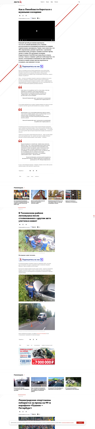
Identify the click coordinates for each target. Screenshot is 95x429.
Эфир (52, 1)
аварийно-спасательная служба (47, 345)
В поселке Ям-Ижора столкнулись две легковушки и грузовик (21, 389)
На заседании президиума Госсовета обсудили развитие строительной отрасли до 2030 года (21, 202)
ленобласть (37, 176)
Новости (42, 1)
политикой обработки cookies (68, 422)
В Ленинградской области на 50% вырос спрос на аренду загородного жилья (55, 202)
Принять (80, 422)
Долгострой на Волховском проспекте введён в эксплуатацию (38, 202)
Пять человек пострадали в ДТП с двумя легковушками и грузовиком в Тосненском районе (38, 390)
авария (28, 345)
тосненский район (37, 345)
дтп (31, 345)
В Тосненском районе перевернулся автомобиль (72, 389)
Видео (47, 1)
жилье (32, 176)
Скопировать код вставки (51, 42)
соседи (28, 176)
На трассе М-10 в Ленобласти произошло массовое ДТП (55, 389)
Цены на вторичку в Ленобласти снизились (71, 201)
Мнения (56, 1)
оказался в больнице (41, 333)
